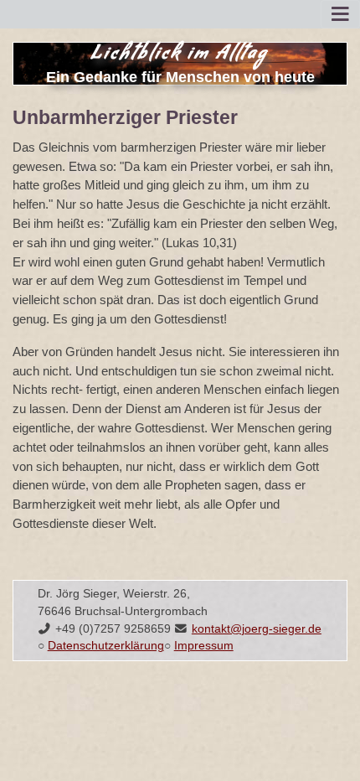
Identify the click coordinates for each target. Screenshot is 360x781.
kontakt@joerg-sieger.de (256, 629)
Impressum (204, 645)
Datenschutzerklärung (106, 645)
